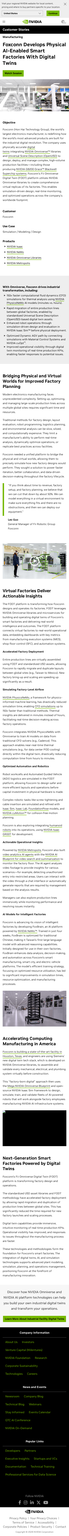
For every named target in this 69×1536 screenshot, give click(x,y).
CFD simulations (45, 706)
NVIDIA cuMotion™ (15, 813)
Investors (28, 1342)
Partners (30, 1450)
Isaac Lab (21, 808)
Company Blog (33, 1396)
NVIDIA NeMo (15, 252)
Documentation (15, 1466)
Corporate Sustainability (21, 1366)
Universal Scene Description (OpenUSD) (32, 156)
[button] (63, 23)
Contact (60, 1526)
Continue (53, 13)
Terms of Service (23, 1522)
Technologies (14, 1373)
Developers (12, 1450)
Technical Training (42, 1466)
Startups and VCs (45, 1458)
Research (41, 1358)
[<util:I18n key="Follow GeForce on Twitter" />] (38, 1502)
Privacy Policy (18, 1518)
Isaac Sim (9, 808)
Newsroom (12, 1396)
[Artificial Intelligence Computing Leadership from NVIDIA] (32, 22)
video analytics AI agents (18, 854)
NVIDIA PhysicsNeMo (16, 697)
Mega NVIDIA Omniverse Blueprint (28, 1086)
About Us (11, 1342)
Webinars (35, 1404)
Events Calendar (40, 1412)
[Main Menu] (4, 22)
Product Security (41, 1526)
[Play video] (34, 561)
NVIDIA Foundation (17, 1358)
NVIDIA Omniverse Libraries (24, 257)
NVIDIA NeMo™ (27, 931)
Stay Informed (14, 1412)
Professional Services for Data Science (30, 1474)
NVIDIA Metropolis (18, 263)
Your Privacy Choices (43, 1518)
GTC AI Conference (17, 1420)
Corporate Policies (15, 1526)
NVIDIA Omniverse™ (37, 151)
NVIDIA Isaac (15, 246)
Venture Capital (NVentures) (23, 1350)
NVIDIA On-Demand (18, 1428)
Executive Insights (17, 1458)
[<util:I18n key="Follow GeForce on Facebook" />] (19, 1502)
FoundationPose (38, 808)
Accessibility (46, 1522)
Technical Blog (14, 1404)
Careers (32, 1373)
